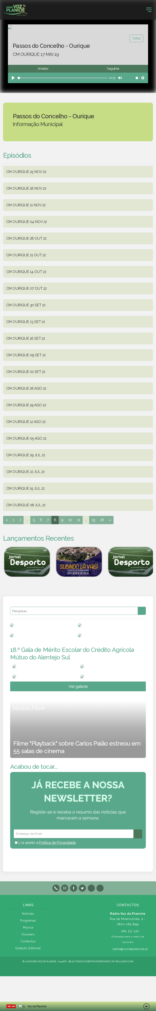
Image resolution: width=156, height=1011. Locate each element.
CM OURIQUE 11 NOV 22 (26, 205)
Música (28, 927)
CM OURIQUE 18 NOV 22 (26, 188)
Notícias (28, 913)
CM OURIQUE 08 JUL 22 (25, 505)
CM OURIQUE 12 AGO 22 (26, 422)
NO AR (11, 1006)
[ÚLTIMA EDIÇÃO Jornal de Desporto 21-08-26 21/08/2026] (130, 562)
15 (93, 520)
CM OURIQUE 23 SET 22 (25, 322)
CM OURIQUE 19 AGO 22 (26, 405)
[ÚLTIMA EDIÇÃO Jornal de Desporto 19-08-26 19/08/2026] (26, 562)
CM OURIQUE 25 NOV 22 (26, 172)
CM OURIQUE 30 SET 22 (25, 305)
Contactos (28, 941)
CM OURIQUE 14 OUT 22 (26, 272)
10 (70, 520)
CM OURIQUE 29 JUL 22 (25, 455)
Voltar (136, 38)
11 (78, 520)
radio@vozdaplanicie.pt (130, 949)
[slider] (62, 78)
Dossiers (28, 934)
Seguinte (113, 69)
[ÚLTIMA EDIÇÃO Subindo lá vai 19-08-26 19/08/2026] (78, 562)
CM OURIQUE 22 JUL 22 (25, 472)
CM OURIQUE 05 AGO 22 (26, 438)
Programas (28, 920)
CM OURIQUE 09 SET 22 (26, 355)
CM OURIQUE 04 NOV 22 (26, 222)
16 (102, 520)
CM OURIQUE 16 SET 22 (25, 338)
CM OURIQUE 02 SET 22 (25, 372)
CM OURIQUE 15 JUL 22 (25, 488)
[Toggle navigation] (149, 10)
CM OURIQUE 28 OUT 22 (26, 238)
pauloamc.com (124, 961)
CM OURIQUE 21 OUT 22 (26, 255)
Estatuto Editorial (28, 948)
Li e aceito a (46, 842)
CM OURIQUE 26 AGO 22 (26, 388)
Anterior (43, 69)
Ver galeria (78, 686)
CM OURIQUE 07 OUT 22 (26, 288)
